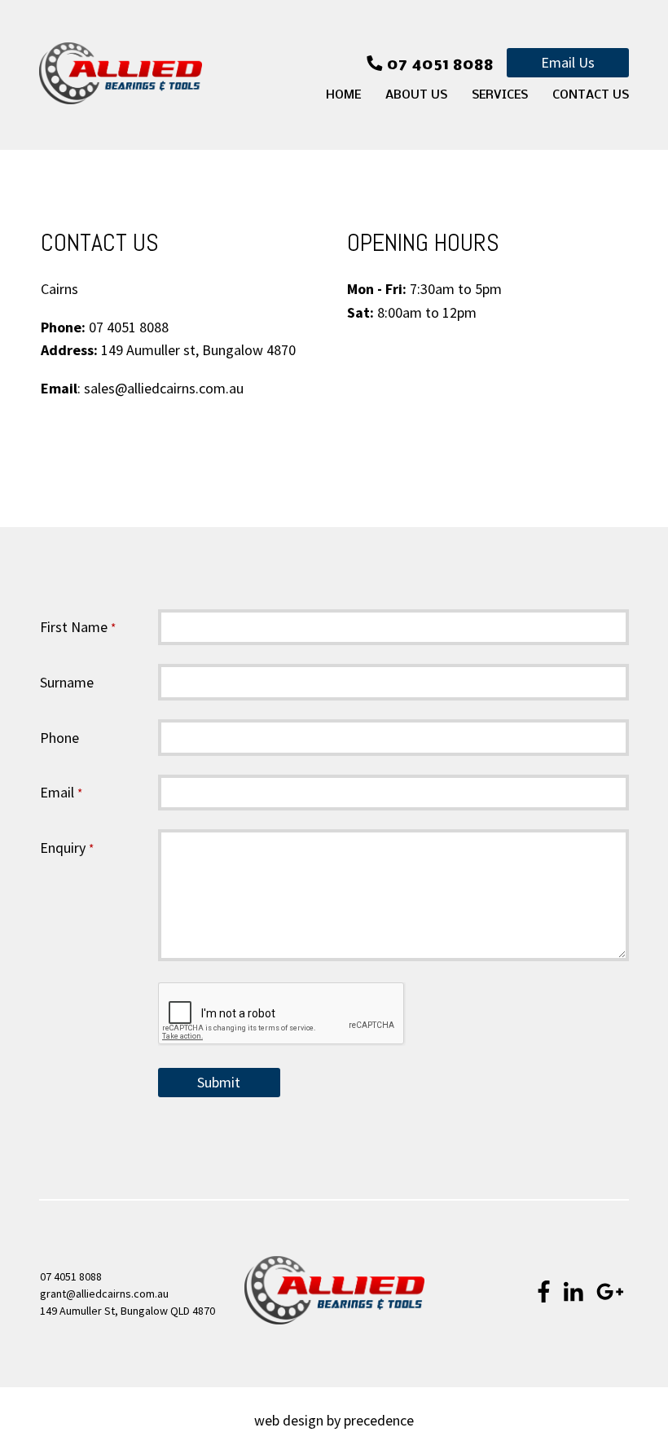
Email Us (568, 62)
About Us (416, 95)
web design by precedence (334, 1420)
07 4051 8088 (71, 1276)
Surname (67, 682)
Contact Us (590, 95)
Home (343, 95)
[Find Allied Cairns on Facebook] (544, 1293)
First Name (78, 626)
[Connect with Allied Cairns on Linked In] (573, 1293)
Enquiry (67, 847)
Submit (218, 1082)
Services (500, 95)
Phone (59, 737)
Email (61, 792)
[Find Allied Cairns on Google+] (610, 1293)
